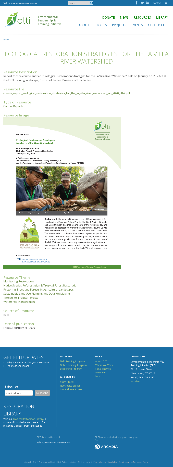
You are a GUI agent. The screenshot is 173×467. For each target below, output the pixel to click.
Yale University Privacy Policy (105, 462)
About (84, 25)
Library (162, 17)
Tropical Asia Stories (71, 389)
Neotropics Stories (70, 385)
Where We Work (104, 365)
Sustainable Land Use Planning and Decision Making (36, 293)
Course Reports (13, 106)
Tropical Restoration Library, (28, 419)
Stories (101, 25)
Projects (119, 25)
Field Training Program (72, 361)
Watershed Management (19, 302)
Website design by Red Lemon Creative (134, 462)
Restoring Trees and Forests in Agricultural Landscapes (38, 289)
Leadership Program (71, 368)
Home (6, 39)
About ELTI (101, 361)
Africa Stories (67, 382)
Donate (108, 17)
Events (137, 25)
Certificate (157, 25)
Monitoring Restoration (18, 281)
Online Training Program (73, 365)
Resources (142, 17)
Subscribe (11, 386)
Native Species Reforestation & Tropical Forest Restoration (40, 285)
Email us (135, 381)
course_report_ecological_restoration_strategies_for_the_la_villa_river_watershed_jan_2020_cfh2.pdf (66, 93)
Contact (157, 3)
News (124, 17)
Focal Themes (103, 368)
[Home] (33, 28)
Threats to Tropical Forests (20, 298)
